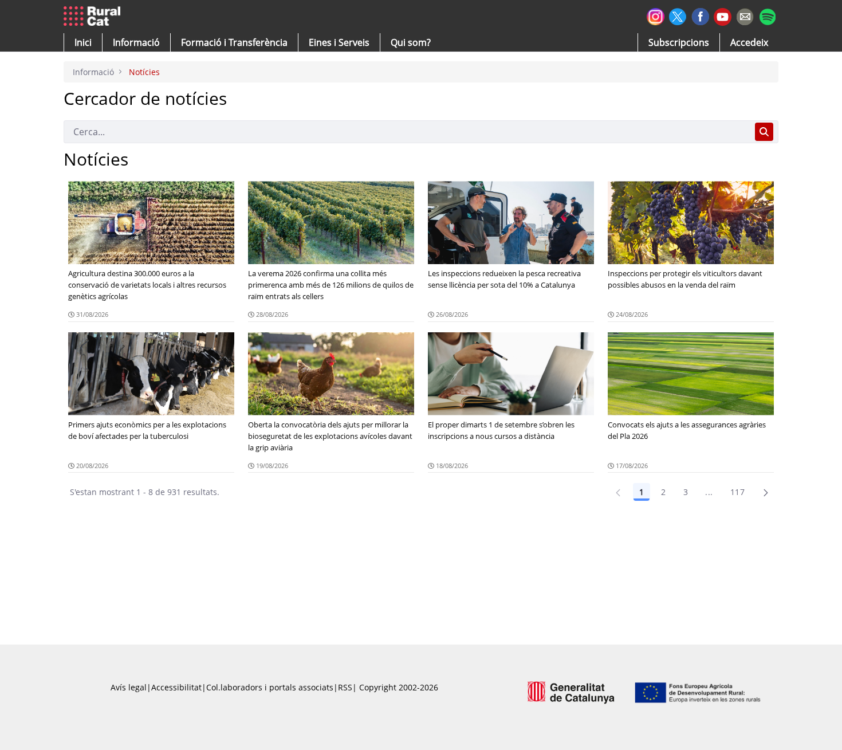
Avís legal (129, 687)
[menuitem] (234, 42)
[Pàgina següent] (766, 492)
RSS (345, 687)
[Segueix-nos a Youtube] (722, 15)
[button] (83, 42)
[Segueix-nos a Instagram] (655, 15)
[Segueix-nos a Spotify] (767, 15)
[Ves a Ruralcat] (94, 16)
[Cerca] (764, 132)
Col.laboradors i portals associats (269, 687)
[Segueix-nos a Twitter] (678, 15)
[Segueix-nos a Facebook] (700, 15)
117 (737, 491)
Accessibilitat (176, 687)
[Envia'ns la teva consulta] (745, 15)
